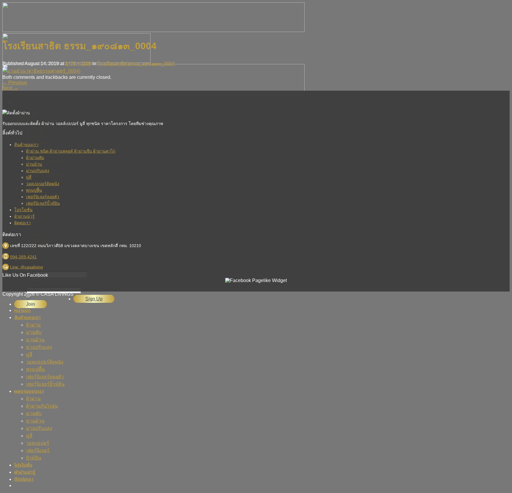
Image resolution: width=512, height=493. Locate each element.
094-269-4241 (23, 256)
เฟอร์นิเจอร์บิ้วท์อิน (43, 203)
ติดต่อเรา (22, 222)
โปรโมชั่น (23, 209)
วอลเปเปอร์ (37, 443)
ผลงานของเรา (29, 391)
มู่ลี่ (28, 177)
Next (10, 87)
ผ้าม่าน (33, 324)
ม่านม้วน (34, 164)
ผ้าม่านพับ (35, 157)
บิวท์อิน (33, 457)
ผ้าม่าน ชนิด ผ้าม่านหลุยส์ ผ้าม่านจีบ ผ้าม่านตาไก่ (70, 151)
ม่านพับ (33, 332)
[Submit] (28, 297)
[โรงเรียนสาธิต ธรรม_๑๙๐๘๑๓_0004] (41, 70)
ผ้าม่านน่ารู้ (24, 216)
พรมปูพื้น (34, 190)
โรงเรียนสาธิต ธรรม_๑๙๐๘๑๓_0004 (136, 63)
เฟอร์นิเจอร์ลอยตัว (42, 196)
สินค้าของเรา (26, 144)
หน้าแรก (22, 310)
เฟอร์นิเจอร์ (37, 450)
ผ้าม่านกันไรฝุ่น (42, 406)
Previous (14, 82)
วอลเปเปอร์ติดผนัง (42, 183)
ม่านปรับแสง (37, 170)
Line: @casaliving (26, 267)
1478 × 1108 (78, 63)
